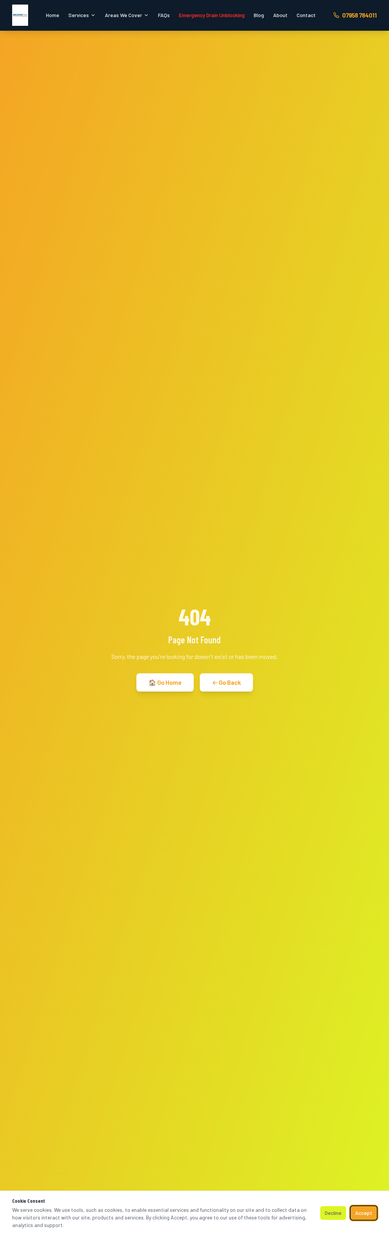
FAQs (164, 15)
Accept (363, 1213)
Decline (333, 1213)
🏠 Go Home (165, 682)
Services (78, 15)
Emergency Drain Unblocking (212, 15)
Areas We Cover (123, 15)
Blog (259, 15)
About (280, 15)
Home (52, 15)
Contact (306, 15)
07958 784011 (359, 15)
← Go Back (226, 682)
